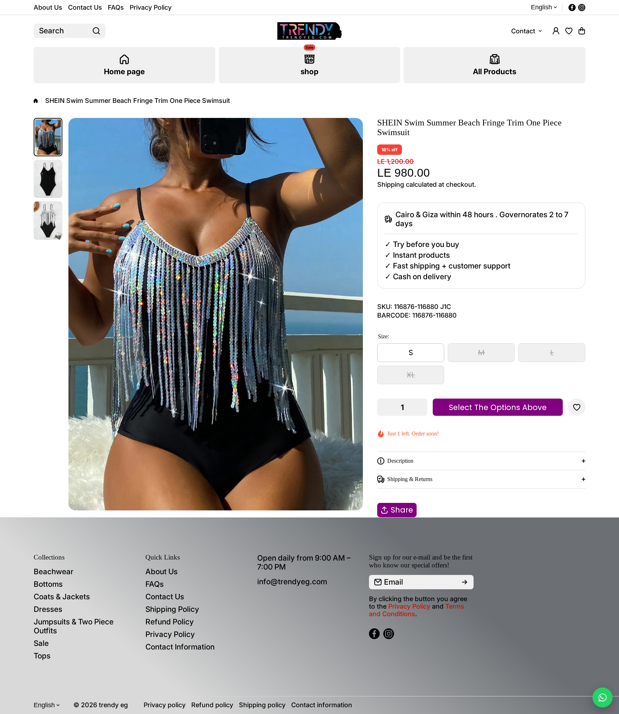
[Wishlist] (568, 30)
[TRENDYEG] (309, 31)
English (541, 7)
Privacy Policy (409, 606)
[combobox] (69, 31)
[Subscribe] (465, 582)
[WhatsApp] (602, 697)
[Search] (96, 31)
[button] (581, 30)
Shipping (390, 184)
